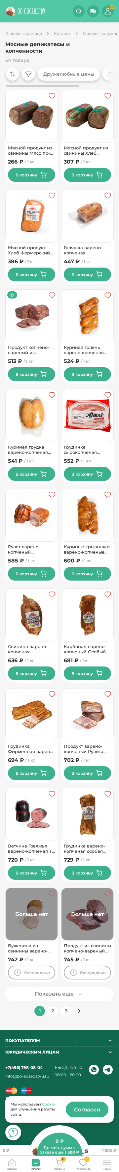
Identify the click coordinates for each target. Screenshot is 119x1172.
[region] (58, 77)
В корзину (26, 174)
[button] (93, 11)
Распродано (37, 972)
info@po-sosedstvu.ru (27, 1076)
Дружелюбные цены (68, 74)
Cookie (48, 1104)
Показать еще (54, 994)
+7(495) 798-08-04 (24, 1067)
